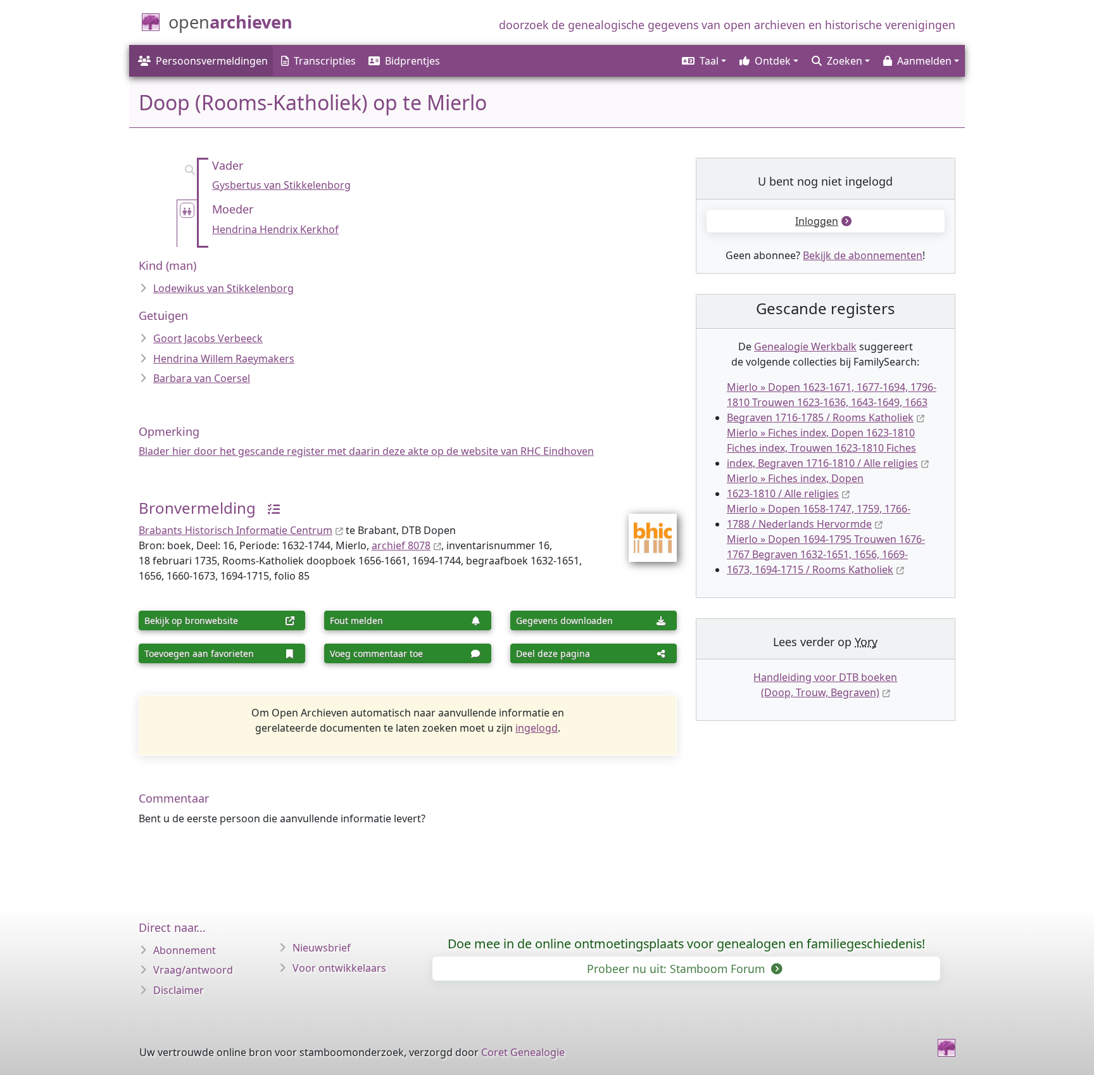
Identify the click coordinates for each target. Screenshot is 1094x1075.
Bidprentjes (412, 61)
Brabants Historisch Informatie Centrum (235, 530)
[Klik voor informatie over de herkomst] (269, 507)
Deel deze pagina (553, 653)
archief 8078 (401, 545)
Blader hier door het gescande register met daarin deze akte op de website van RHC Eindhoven (366, 451)
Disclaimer (178, 990)
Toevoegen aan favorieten (199, 653)
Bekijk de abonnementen (862, 255)
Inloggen (816, 221)
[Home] (946, 1048)
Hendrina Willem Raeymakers (223, 359)
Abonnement (184, 950)
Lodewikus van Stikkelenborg (223, 288)
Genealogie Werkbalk (805, 346)
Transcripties (325, 61)
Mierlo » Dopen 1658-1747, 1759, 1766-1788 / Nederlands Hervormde (818, 516)
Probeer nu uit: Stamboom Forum (677, 968)
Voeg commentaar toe (376, 653)
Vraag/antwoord (193, 970)
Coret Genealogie (523, 1052)
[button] (703, 61)
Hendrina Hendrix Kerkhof (275, 229)
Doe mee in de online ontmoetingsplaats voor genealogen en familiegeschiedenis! (686, 943)
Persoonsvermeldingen (212, 61)
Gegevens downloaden (564, 620)
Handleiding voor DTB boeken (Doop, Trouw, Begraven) (825, 684)
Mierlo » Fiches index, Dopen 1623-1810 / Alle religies (795, 485)
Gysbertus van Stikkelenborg (281, 185)
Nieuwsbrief (321, 948)
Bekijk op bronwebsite (191, 620)
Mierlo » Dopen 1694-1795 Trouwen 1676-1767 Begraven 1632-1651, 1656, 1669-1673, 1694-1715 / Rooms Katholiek (826, 554)
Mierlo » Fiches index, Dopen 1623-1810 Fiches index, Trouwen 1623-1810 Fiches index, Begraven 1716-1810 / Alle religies (822, 448)
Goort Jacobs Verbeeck (208, 338)
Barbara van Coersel (201, 378)
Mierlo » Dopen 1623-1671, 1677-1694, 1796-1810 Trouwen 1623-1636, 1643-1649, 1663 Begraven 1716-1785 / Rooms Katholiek (831, 402)
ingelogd (536, 728)
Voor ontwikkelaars (339, 968)
